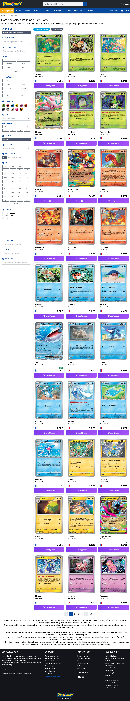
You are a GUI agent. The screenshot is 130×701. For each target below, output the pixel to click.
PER (27, 196)
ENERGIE (16, 71)
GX (9, 84)
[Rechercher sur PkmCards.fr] (85, 4)
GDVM (13, 189)
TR (27, 200)
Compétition (78, 11)
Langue (8, 136)
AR (13, 173)
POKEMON (9, 60)
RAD (27, 177)
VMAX (9, 96)
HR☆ (26, 173)
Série (7, 115)
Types (7, 56)
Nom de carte (10, 38)
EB (13, 126)
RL (5, 200)
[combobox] (16, 118)
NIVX (19, 196)
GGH (19, 189)
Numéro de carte (11, 47)
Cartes (26, 11)
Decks (36, 11)
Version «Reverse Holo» (12, 218)
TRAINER (9, 64)
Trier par (8, 29)
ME (5, 130)
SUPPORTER (23, 60)
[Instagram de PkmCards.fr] (127, 10)
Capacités (9, 240)
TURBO (9, 92)
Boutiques (57, 11)
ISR (5, 173)
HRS (12, 177)
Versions (8, 210)
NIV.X (9, 88)
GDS (20, 185)
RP (13, 200)
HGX (19, 192)
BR (13, 181)
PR (20, 170)
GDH (12, 185)
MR (27, 192)
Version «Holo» (9, 215)
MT (5, 196)
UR (27, 170)
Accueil (3, 15)
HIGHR (16, 204)
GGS (27, 189)
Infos (90, 11)
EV (20, 126)
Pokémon (8, 145)
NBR (12, 196)
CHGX (27, 181)
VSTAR (23, 96)
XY (27, 130)
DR (5, 170)
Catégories (9, 77)
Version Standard (10, 213)
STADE (23, 67)
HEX (12, 192)
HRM (5, 177)
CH (20, 181)
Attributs (9, 101)
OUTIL (9, 67)
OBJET (23, 64)
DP (5, 126)
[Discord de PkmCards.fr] (122, 10)
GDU (27, 185)
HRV (20, 177)
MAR (12, 166)
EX (23, 80)
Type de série (7, 123)
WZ (20, 130)
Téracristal (23, 88)
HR (20, 173)
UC (20, 166)
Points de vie (10, 154)
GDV (5, 189)
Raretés (8, 163)
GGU (5, 192)
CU (5, 185)
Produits (46, 11)
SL (12, 130)
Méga (23, 84)
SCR (20, 200)
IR (12, 170)
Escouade (9, 80)
